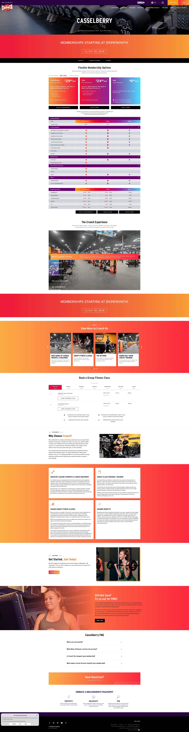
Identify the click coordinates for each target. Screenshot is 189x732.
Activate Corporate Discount (118, 726)
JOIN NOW (53, 572)
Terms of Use (127, 728)
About (172, 7)
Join (183, 2)
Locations (115, 7)
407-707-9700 (97, 680)
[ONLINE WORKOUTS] (141, 2)
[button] (94, 368)
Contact (121, 724)
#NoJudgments (7, 2)
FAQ (126, 724)
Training (140, 7)
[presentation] (47, 347)
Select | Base (125, 107)
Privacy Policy (135, 728)
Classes (124, 7)
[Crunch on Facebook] (50, 723)
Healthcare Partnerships (133, 726)
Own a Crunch (181, 7)
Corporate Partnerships (133, 724)
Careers (121, 728)
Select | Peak (94, 107)
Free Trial (173, 2)
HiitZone (132, 7)
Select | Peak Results (63, 107)
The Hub (165, 7)
